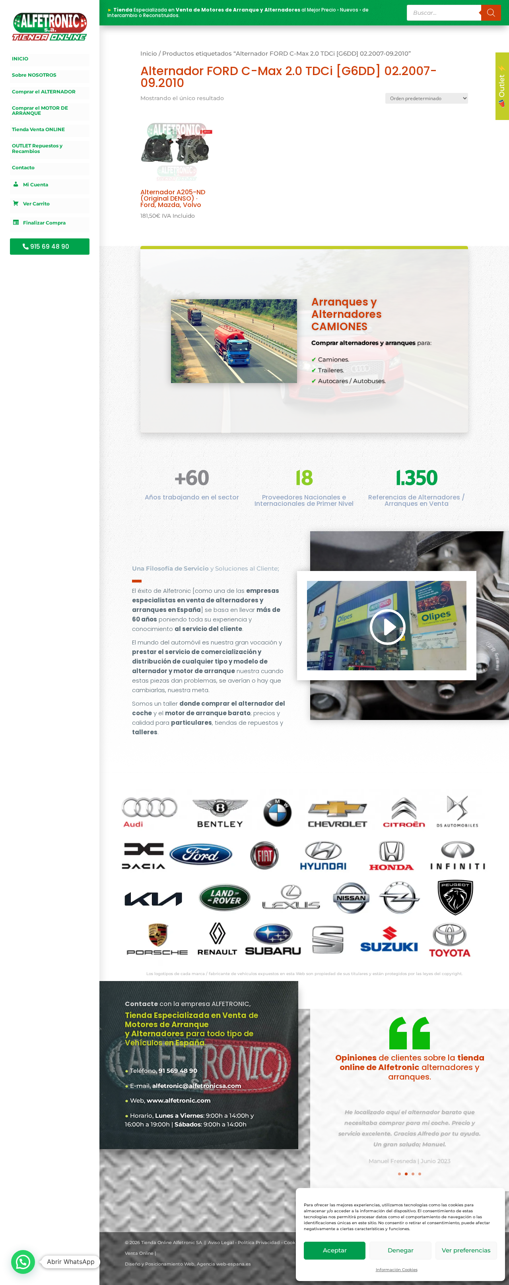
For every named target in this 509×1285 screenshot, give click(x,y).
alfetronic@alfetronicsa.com (196, 1086)
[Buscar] (491, 13)
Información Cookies (397, 1269)
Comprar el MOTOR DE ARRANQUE (40, 110)
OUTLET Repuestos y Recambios (37, 148)
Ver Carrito (36, 204)
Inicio (148, 53)
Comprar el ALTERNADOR (44, 92)
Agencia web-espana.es (224, 1264)
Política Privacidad (259, 1242)
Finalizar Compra (44, 223)
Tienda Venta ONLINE (38, 129)
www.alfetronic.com (179, 1100)
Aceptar (335, 1250)
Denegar (401, 1250)
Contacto (23, 167)
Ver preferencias (466, 1250)
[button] (23, 1262)
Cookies (293, 1242)
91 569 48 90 (178, 1070)
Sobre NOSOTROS (34, 75)
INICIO (20, 59)
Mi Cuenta (35, 185)
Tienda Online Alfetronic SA (171, 1242)
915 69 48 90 (49, 246)
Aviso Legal (221, 1242)
